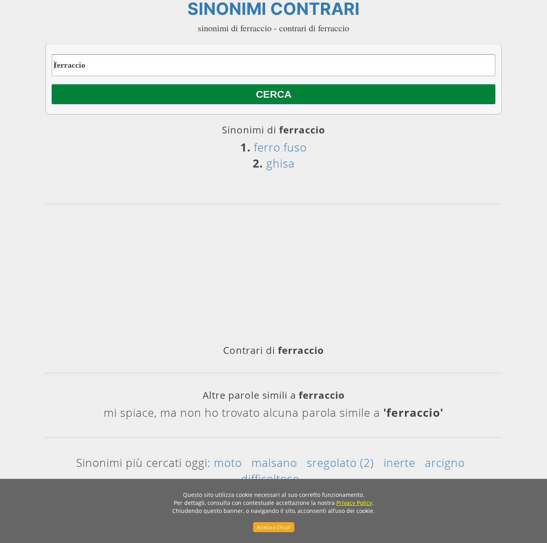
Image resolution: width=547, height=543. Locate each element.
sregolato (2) (340, 462)
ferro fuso (280, 147)
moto (228, 462)
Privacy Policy (354, 503)
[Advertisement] (273, 277)
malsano (274, 462)
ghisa (280, 163)
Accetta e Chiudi (273, 527)
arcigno (445, 462)
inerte (399, 462)
